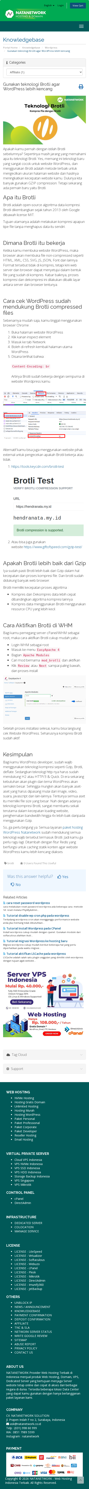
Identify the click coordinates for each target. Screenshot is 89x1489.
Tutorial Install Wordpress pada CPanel (33, 928)
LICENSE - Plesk (25, 1272)
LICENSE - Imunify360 (29, 1285)
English (48, 5)
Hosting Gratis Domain (29, 1102)
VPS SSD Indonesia (27, 1168)
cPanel (18, 1199)
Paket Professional (27, 1123)
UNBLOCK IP (23, 1303)
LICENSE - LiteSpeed (28, 1251)
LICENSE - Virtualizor (28, 1256)
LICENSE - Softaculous (29, 1260)
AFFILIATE (21, 1323)
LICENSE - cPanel (26, 1268)
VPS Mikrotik (22, 1185)
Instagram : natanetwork (22, 1436)
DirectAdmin (22, 1203)
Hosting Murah (24, 1110)
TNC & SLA (22, 1327)
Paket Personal (24, 1119)
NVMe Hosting (24, 1098)
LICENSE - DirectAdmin (29, 1280)
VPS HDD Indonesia (27, 1172)
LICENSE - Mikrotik (27, 1276)
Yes (64, 876)
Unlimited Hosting (26, 1106)
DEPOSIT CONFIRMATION (32, 1319)
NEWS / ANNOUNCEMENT (32, 1307)
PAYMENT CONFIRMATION (33, 1315)
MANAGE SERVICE (26, 1231)
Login (61, 5)
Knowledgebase (31, 47)
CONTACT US (23, 1352)
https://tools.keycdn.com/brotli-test (37, 466)
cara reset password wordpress (28, 903)
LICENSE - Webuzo (27, 1264)
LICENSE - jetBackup (28, 1289)
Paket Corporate (25, 1127)
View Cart (78, 5)
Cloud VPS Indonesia (28, 1160)
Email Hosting (23, 1139)
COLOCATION (24, 1227)
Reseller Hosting (25, 1135)
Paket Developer (25, 1131)
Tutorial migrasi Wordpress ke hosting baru (36, 941)
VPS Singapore (24, 1180)
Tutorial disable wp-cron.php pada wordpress (37, 915)
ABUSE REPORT (25, 1344)
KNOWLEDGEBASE (27, 1311)
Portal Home (10, 47)
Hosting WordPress (27, 1115)
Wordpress (51, 47)
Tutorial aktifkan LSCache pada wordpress (36, 954)
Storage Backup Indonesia (32, 1176)
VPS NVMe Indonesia (28, 1164)
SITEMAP (20, 1340)
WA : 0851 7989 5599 (20, 1432)
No (17, 884)
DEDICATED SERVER (28, 1223)
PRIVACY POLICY (25, 1348)
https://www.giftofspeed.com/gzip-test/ (53, 546)
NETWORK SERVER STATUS (33, 1332)
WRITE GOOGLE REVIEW (30, 1336)
